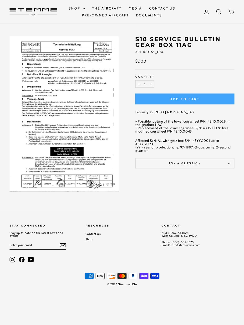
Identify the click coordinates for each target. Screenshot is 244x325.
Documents (149, 15)
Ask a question (185, 163)
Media (135, 8)
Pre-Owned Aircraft (105, 15)
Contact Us (162, 8)
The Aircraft (107, 8)
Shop (75, 8)
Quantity (144, 76)
